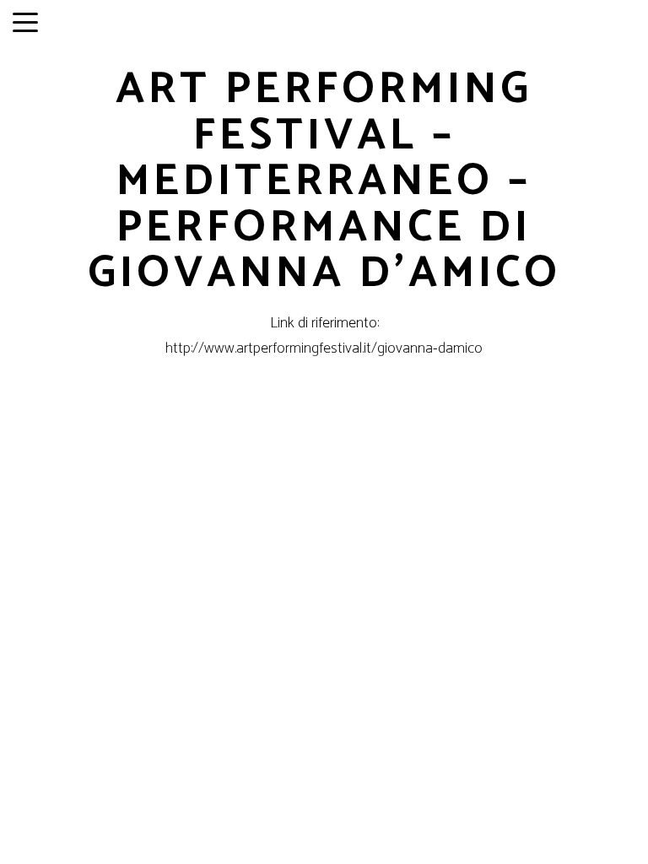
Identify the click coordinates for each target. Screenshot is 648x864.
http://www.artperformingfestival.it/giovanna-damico (324, 348)
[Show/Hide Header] (25, 23)
